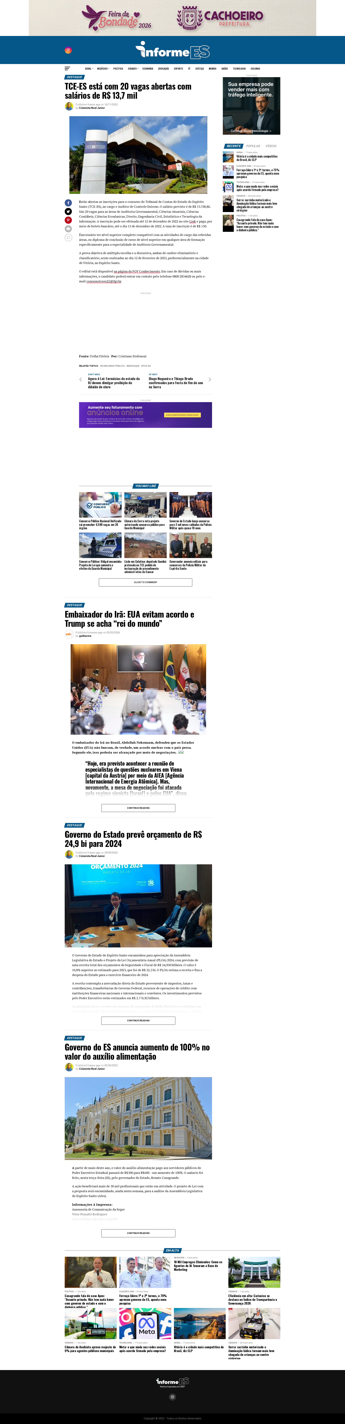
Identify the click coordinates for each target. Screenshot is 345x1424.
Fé (189, 68)
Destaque (133, 366)
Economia (147, 68)
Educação (163, 68)
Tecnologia (239, 68)
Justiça (199, 68)
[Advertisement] (145, 320)
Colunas (255, 68)
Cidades (132, 68)
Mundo (212, 68)
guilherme (85, 635)
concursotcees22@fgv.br (103, 281)
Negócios (102, 68)
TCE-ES (147, 366)
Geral (88, 68)
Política (118, 68)
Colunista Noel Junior (92, 107)
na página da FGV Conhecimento (137, 271)
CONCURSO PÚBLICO (113, 366)
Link (192, 221)
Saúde (224, 68)
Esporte (178, 68)
